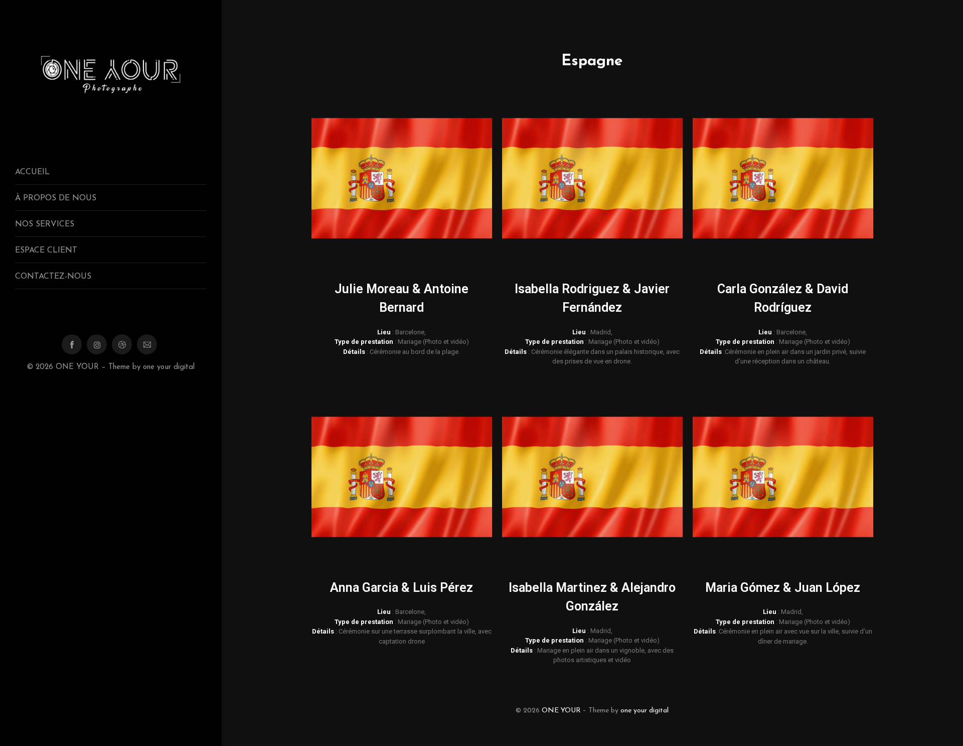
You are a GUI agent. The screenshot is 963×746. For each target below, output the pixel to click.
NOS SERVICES (44, 224)
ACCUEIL (32, 172)
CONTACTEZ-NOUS (53, 277)
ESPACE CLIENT (46, 250)
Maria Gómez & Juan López (782, 587)
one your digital (169, 367)
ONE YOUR (77, 367)
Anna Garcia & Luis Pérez (401, 587)
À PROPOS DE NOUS (55, 198)
